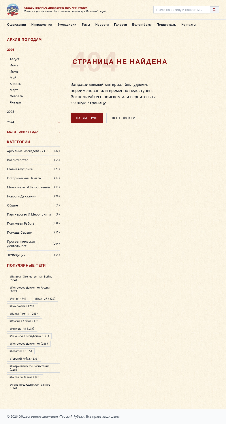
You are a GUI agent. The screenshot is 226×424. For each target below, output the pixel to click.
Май (13, 77)
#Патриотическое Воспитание (29, 367)
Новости (102, 24)
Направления (41, 24)
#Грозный (45, 298)
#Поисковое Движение (28, 343)
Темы (86, 24)
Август (14, 59)
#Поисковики (22, 306)
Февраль (16, 96)
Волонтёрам (141, 24)
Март (14, 90)
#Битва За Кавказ (25, 377)
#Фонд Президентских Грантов (29, 386)
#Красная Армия (24, 321)
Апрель (15, 84)
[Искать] (214, 9)
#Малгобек (20, 351)
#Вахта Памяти (23, 313)
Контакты (188, 24)
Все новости (124, 118)
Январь (15, 102)
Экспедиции (66, 24)
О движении (16, 24)
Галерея (120, 24)
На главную (87, 118)
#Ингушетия (21, 328)
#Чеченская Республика (29, 336)
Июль (14, 65)
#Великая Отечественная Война (30, 278)
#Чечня (18, 298)
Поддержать (166, 24)
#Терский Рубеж (24, 358)
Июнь (14, 71)
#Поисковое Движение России (29, 289)
